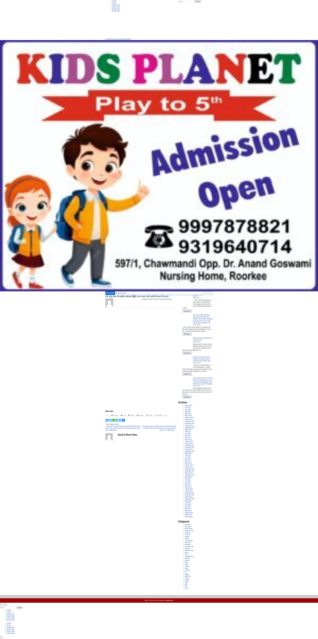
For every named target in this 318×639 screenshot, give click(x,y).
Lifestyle (187, 548)
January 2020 (189, 517)
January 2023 (189, 491)
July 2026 (188, 407)
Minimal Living (189, 550)
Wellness (118, 39)
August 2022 (188, 501)
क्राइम (186, 564)
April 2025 (188, 437)
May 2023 (188, 483)
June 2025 (188, 433)
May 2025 (188, 435)
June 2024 (188, 457)
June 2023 (188, 481)
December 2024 (189, 445)
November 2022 (189, 495)
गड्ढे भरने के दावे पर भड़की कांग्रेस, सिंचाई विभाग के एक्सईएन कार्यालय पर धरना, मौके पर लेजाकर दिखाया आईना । (202, 359)
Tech (186, 554)
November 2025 (189, 423)
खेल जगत (187, 566)
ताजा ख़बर (116, 424)
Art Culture (188, 526)
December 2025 (189, 421)
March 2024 (188, 463)
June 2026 (188, 409)
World (186, 562)
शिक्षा (186, 586)
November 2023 (189, 471)
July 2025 (188, 431)
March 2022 (188, 511)
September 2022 (190, 499)
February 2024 (189, 465)
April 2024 (188, 461)
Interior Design (189, 546)
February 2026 (189, 417)
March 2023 (188, 487)
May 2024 (188, 459)
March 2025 (188, 439)
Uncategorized (189, 556)
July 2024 (188, 455)
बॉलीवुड (187, 574)
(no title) (195, 296)
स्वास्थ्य (186, 588)
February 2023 (189, 489)
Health (129, 39)
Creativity (187, 532)
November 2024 (189, 447)
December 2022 (189, 493)
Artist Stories (189, 528)
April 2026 (188, 413)
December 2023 (189, 469)
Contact (114, 1)
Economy (187, 534)
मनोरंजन (187, 578)
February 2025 (189, 441)
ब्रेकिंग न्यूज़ (187, 576)
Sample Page (116, 5)
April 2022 (188, 509)
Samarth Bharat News (165, 299)
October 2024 (189, 449)
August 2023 (188, 477)
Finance (113, 39)
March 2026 (188, 415)
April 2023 (188, 485)
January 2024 (189, 467)
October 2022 (189, 497)
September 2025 (190, 427)
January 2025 (189, 443)
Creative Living (189, 530)
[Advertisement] (159, 25)
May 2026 (188, 411)
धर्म (185, 572)
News (186, 552)
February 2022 (189, 513)
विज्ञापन (186, 582)
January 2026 (189, 419)
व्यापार (186, 584)
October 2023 (189, 473)
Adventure (124, 39)
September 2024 (190, 451)
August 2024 (188, 453)
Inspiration (188, 544)
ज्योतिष (186, 568)
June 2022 (188, 505)
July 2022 (188, 503)
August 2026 (188, 405)
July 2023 (188, 479)
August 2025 (188, 429)
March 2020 (188, 515)
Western (187, 560)
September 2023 (190, 475)
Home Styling (189, 540)
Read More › (187, 311)
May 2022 (188, 507)
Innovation (108, 39)
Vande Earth (169, 600)
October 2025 (189, 425)
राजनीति (187, 580)
